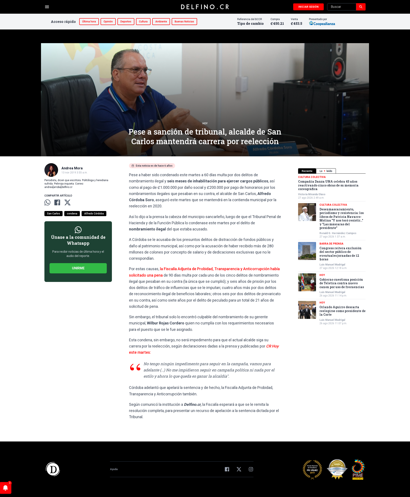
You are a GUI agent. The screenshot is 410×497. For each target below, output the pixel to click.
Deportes (125, 21)
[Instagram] (250, 469)
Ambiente (161, 21)
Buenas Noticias (184, 21)
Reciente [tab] (307, 171)
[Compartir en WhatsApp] (47, 202)
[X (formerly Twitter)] (239, 469)
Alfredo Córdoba (94, 213)
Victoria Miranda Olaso (311, 194)
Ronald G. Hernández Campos (337, 233)
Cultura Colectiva (312, 177)
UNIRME (78, 268)
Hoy (205, 123)
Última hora (89, 21)
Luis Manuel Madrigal (332, 264)
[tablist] (332, 171)
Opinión (108, 21)
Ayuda (114, 469)
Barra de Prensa (331, 243)
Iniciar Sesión (308, 6)
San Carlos (53, 213)
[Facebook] (227, 469)
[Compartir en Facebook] (57, 202)
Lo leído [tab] (326, 171)
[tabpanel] (332, 250)
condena (72, 213)
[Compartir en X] (67, 202)
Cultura (143, 21)
